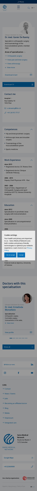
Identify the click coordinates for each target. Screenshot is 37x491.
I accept (21, 255)
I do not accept (10, 255)
